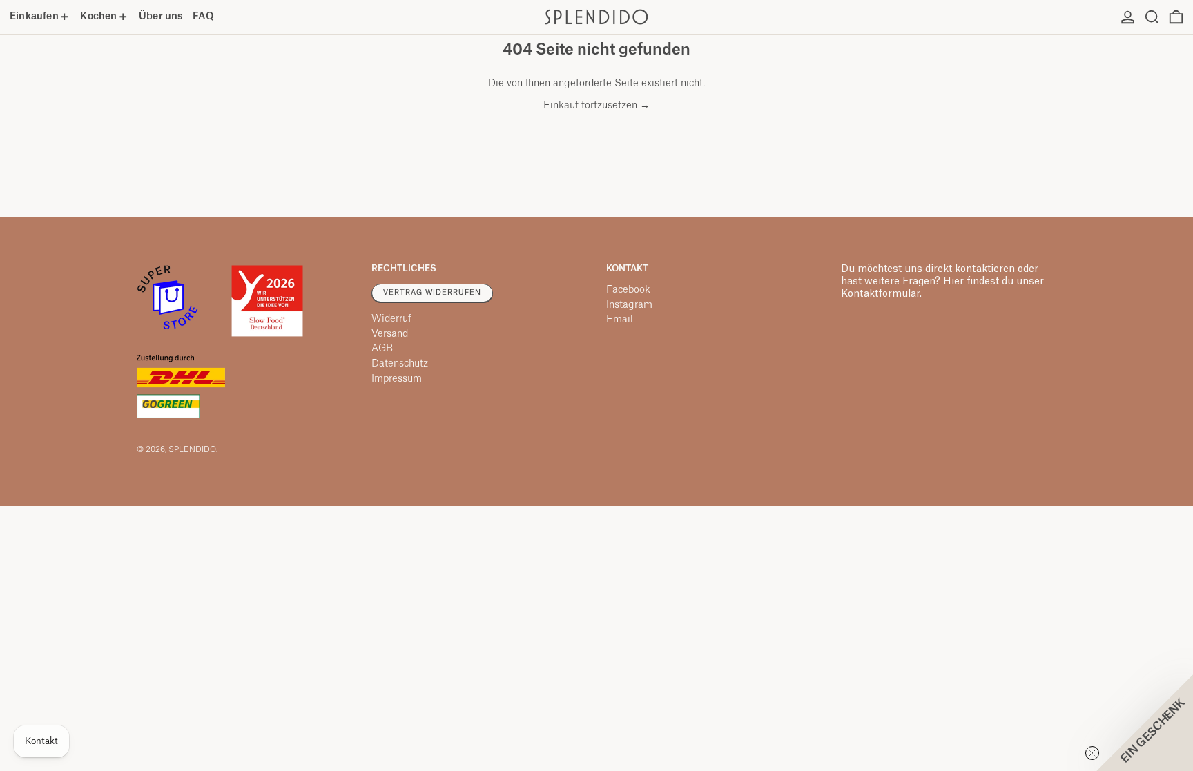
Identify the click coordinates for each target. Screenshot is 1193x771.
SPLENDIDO (192, 449)
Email (619, 319)
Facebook (628, 290)
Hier (953, 281)
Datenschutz (399, 364)
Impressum (396, 379)
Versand (389, 334)
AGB (382, 348)
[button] (1152, 16)
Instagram (629, 305)
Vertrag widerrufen (432, 292)
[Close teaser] (1092, 753)
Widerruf (391, 319)
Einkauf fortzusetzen (590, 105)
